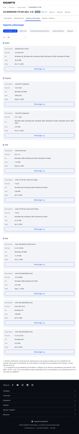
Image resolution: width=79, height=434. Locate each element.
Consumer (6, 396)
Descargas (38, 69)
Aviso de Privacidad (42, 428)
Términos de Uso (29, 428)
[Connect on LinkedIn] (27, 385)
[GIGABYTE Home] (9, 3)
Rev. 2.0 (59, 12)
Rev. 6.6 (67, 12)
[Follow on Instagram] (22, 385)
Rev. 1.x (52, 12)
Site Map (52, 428)
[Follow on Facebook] (13, 385)
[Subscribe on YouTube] (17, 385)
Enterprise (6, 400)
